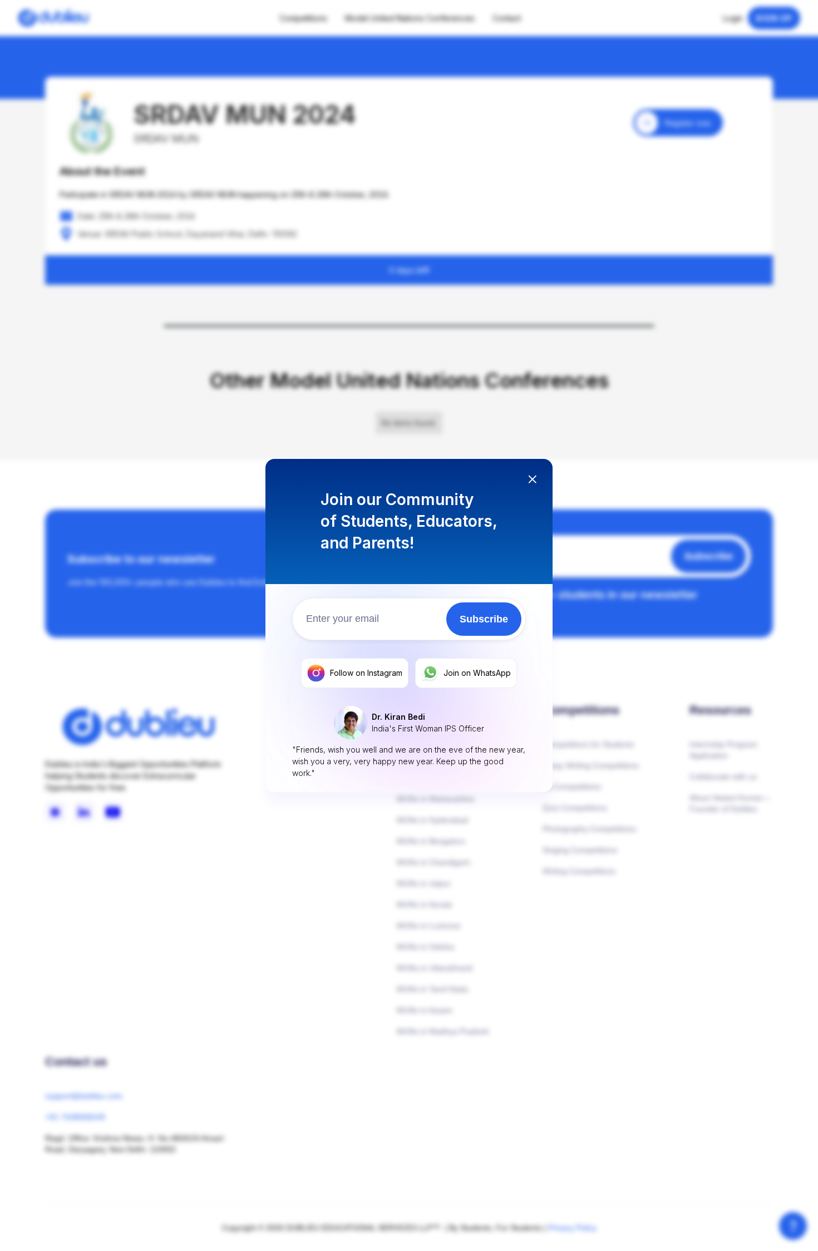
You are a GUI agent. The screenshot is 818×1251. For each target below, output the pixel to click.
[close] (532, 480)
